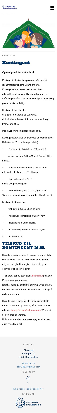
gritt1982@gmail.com (28, 367)
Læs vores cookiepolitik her (28, 389)
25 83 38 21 (28, 363)
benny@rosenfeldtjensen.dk (26, 310)
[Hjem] (9, 8)
